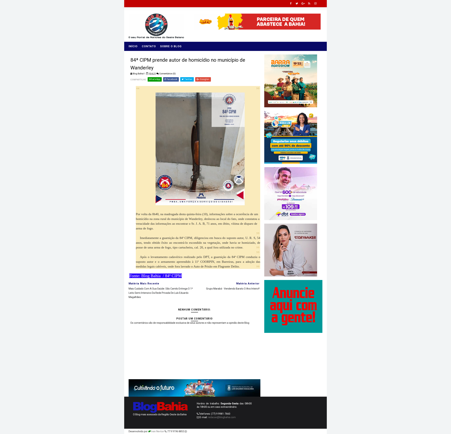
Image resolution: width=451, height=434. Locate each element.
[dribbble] (294, 431)
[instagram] (315, 3)
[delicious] (319, 431)
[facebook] (290, 3)
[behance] (306, 431)
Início (133, 46)
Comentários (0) (167, 73)
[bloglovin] (288, 431)
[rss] (309, 3)
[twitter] (296, 3)
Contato (149, 46)
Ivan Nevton (157, 431)
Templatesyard (195, 431)
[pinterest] (282, 431)
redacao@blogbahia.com (222, 417)
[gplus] (303, 3)
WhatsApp (154, 79)
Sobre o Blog (171, 46)
